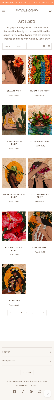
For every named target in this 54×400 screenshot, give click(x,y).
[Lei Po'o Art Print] (40, 120)
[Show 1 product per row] (44, 46)
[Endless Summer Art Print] (14, 173)
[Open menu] (6, 10)
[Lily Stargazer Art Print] (40, 173)
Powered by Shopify (27, 385)
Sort (19, 46)
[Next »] (44, 313)
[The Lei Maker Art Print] (14, 120)
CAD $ (26, 373)
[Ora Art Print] (14, 69)
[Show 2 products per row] (48, 46)
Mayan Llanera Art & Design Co (25, 381)
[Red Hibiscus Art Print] (14, 226)
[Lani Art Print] (40, 226)
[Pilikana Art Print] (40, 69)
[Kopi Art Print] (14, 279)
